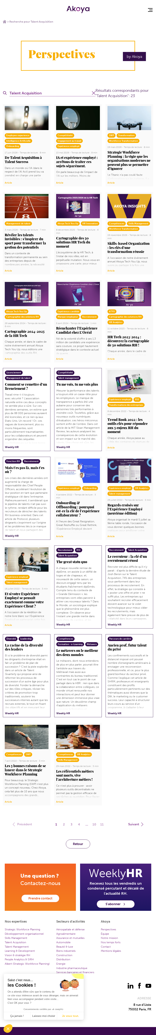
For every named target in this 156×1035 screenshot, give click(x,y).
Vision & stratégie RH (17, 955)
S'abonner (113, 904)
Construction (64, 955)
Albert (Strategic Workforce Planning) (27, 963)
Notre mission (109, 938)
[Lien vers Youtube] (148, 986)
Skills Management (16, 938)
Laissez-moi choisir (43, 1015)
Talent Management (17, 946)
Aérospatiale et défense (70, 929)
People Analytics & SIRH (19, 959)
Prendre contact (40, 898)
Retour (78, 844)
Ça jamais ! (17, 1015)
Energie (60, 963)
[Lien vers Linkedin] (130, 986)
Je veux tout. (70, 1015)
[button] (8, 1028)
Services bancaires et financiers (75, 972)
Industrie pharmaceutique (71, 968)
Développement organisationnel (24, 933)
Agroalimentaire (66, 933)
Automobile (63, 942)
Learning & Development (20, 951)
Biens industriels (66, 951)
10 (94, 824)
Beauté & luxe (64, 946)
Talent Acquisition (15, 942)
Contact (106, 946)
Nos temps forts (110, 942)
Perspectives (108, 929)
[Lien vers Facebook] (139, 986)
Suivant (133, 824)
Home (4, 21)
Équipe (105, 933)
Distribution (63, 959)
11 (102, 824)
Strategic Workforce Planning (22, 929)
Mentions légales (111, 951)
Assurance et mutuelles (70, 938)
